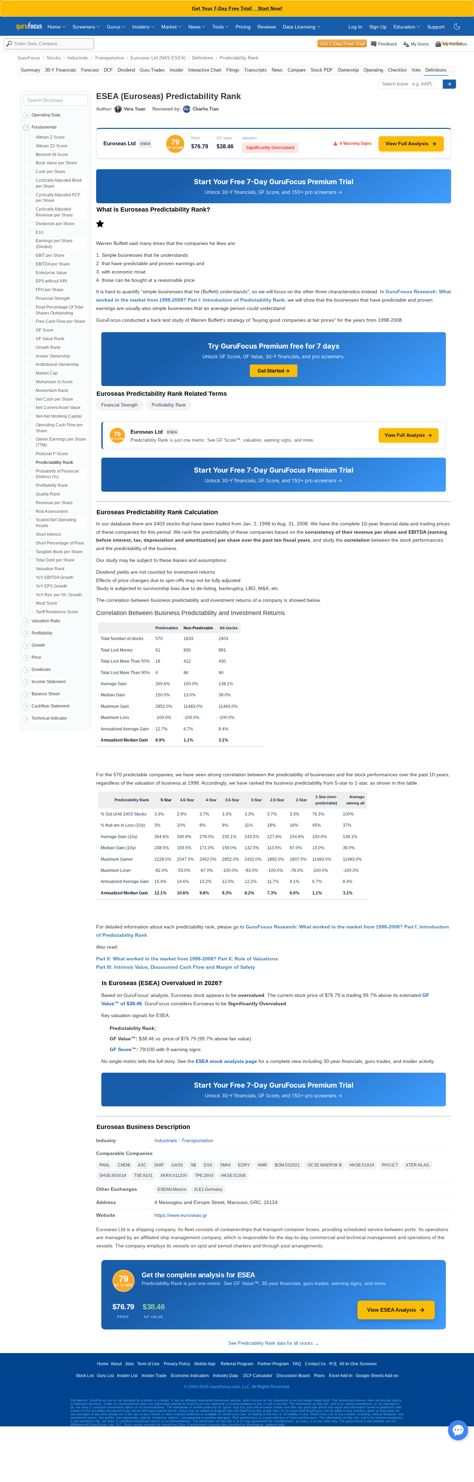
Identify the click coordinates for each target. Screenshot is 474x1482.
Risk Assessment (52, 511)
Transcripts (255, 70)
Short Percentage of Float (60, 543)
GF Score (44, 330)
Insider (176, 70)
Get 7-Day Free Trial (342, 43)
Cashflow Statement (50, 706)
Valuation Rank (50, 568)
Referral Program (237, 1363)
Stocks (53, 58)
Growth (38, 645)
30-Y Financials (60, 70)
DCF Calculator (257, 1375)
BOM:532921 (287, 1165)
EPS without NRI (51, 281)
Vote (416, 70)
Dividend (126, 70)
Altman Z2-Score (51, 146)
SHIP (159, 1165)
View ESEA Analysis (391, 1310)
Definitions (202, 58)
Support (436, 27)
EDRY (244, 1165)
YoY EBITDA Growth (55, 577)
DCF (108, 70)
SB (193, 1165)
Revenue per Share (54, 502)
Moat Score (46, 603)
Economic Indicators (190, 1375)
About (116, 1363)
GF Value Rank (50, 338)
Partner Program (273, 1363)
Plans (319, 1375)
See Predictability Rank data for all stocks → (273, 1343)
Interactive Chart (204, 70)
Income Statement (49, 681)
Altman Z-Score (50, 137)
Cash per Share (51, 171)
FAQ (297, 1363)
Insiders (141, 27)
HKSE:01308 (233, 1175)
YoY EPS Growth (51, 586)
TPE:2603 (204, 1175)
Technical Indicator (49, 718)
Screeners (84, 27)
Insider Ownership (53, 356)
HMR (262, 1165)
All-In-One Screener (358, 1363)
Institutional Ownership (57, 364)
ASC (142, 1165)
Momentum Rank (52, 390)
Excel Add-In (341, 1375)
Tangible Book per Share (59, 551)
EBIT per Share (50, 255)
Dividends (41, 669)
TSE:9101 (143, 1175)
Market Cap (47, 373)
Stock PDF (322, 70)
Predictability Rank (239, 58)
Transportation (109, 58)
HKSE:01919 (361, 1165)
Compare (297, 70)
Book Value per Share (56, 163)
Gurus (114, 27)
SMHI (225, 1165)
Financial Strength (53, 298)
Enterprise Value (51, 272)
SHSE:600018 (112, 1175)
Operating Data (46, 115)
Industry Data (225, 1375)
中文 (333, 1363)
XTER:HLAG (417, 1165)
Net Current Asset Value (58, 407)
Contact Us (315, 1363)
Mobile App (204, 1363)
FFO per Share (50, 289)
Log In (355, 27)
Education (405, 27)
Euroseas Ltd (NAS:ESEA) (158, 58)
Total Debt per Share (55, 560)
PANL (104, 1165)
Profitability (42, 633)
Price (36, 657)
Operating (373, 70)
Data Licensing (300, 27)
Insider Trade (154, 1375)
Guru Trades (152, 70)
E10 (39, 232)
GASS (177, 1165)
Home (55, 27)
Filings (232, 70)
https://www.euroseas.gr (180, 1215)
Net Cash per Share (54, 399)
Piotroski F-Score (52, 453)
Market (169, 27)
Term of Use (148, 1363)
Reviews (266, 27)
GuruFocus (29, 58)
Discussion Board (293, 1375)
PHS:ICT (390, 1165)
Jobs (129, 1363)
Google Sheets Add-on (377, 1375)
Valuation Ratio (46, 621)
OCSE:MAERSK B (324, 1165)
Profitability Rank (52, 485)
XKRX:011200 (173, 1175)
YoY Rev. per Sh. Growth (59, 594)
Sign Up (378, 27)
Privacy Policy (177, 1363)
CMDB (124, 1165)
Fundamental (44, 127)
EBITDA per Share (53, 264)
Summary (30, 70)
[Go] (449, 84)
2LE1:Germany (208, 1189)
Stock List (85, 1375)
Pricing (243, 27)
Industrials (77, 58)
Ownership (348, 70)
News (195, 27)
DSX (208, 1165)
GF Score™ (123, 1049)
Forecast (90, 70)
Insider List (127, 1375)
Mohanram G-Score (54, 381)
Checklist (397, 70)
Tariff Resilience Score (57, 611)
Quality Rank (48, 494)
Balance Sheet (45, 693)
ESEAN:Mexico (172, 1189)
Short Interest (48, 534)
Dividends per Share (55, 223)
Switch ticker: (395, 84)
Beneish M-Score (52, 154)
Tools (218, 27)
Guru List (105, 1375)
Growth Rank (48, 347)
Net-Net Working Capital (59, 416)
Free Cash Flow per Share (60, 321)
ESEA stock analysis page (226, 1061)
